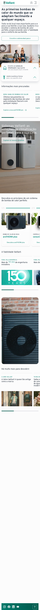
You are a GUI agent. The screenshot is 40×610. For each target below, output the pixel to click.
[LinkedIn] (13, 608)
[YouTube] (17, 608)
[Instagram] (4, 608)
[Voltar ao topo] (35, 607)
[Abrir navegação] (35, 3)
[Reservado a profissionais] (31, 2)
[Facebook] (8, 608)
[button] (16, 270)
